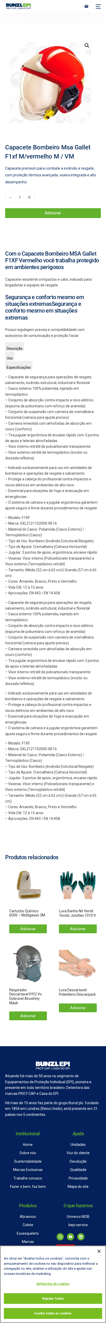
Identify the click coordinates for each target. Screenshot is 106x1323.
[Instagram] (60, 1236)
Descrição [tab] (15, 348)
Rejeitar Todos (53, 1298)
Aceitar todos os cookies (53, 1313)
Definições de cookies (53, 1284)
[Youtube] (70, 1236)
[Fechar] (99, 1251)
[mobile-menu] (97, 6)
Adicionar (53, 213)
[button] (87, 45)
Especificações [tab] (19, 367)
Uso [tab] (10, 358)
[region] (53, 1284)
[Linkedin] (80, 1236)
